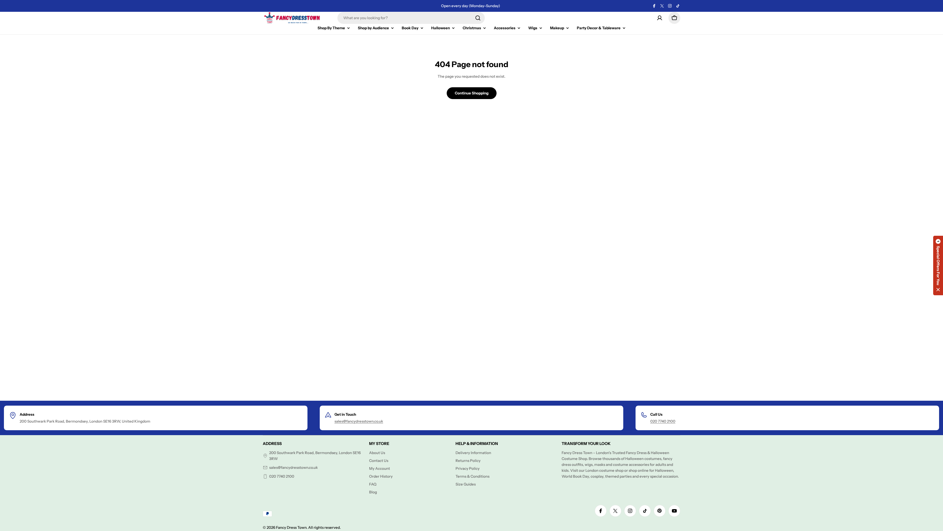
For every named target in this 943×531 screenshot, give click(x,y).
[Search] (478, 18)
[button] (938, 265)
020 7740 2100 (662, 421)
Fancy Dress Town (291, 527)
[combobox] (411, 18)
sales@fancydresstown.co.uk (358, 421)
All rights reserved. (324, 527)
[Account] (660, 18)
